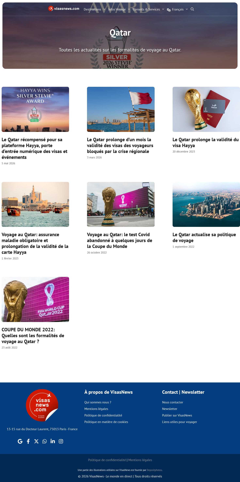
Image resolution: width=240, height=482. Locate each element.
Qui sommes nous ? (97, 402)
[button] (192, 9)
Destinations (92, 9)
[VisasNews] (63, 8)
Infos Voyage (117, 9)
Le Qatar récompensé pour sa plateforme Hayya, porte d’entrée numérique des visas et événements (34, 148)
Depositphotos (154, 470)
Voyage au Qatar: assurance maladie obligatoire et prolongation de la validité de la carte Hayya (35, 243)
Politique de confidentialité (103, 415)
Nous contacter (172, 402)
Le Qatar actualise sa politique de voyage (204, 237)
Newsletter (169, 409)
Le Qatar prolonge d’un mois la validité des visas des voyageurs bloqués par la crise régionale (120, 145)
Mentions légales (96, 409)
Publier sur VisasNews (177, 415)
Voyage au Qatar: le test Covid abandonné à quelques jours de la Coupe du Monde (119, 240)
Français (178, 9)
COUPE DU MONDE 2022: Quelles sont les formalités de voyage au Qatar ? (33, 335)
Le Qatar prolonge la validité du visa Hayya (206, 142)
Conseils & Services (146, 9)
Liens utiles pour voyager (179, 422)
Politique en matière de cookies (106, 422)
